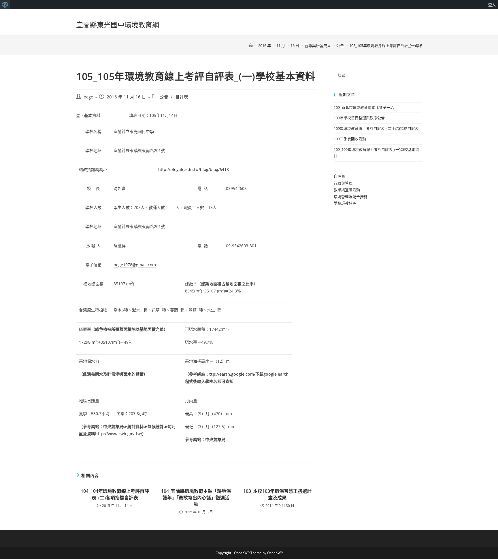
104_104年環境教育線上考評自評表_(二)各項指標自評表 (115, 494)
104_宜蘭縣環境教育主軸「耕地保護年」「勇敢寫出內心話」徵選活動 (196, 497)
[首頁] (251, 45)
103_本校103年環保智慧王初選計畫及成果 (277, 494)
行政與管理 (343, 183)
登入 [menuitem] (492, 4)
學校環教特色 (345, 203)
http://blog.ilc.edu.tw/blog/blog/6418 (193, 169)
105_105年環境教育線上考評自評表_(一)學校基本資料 (393, 45)
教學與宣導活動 (347, 189)
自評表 (181, 97)
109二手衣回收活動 (350, 138)
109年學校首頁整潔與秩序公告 (359, 117)
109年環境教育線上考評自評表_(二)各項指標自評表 (376, 128)
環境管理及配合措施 (350, 196)
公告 (164, 97)
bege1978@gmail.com (135, 264)
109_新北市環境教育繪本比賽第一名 (364, 107)
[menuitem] (5, 4)
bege (88, 97)
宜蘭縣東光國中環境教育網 (117, 24)
